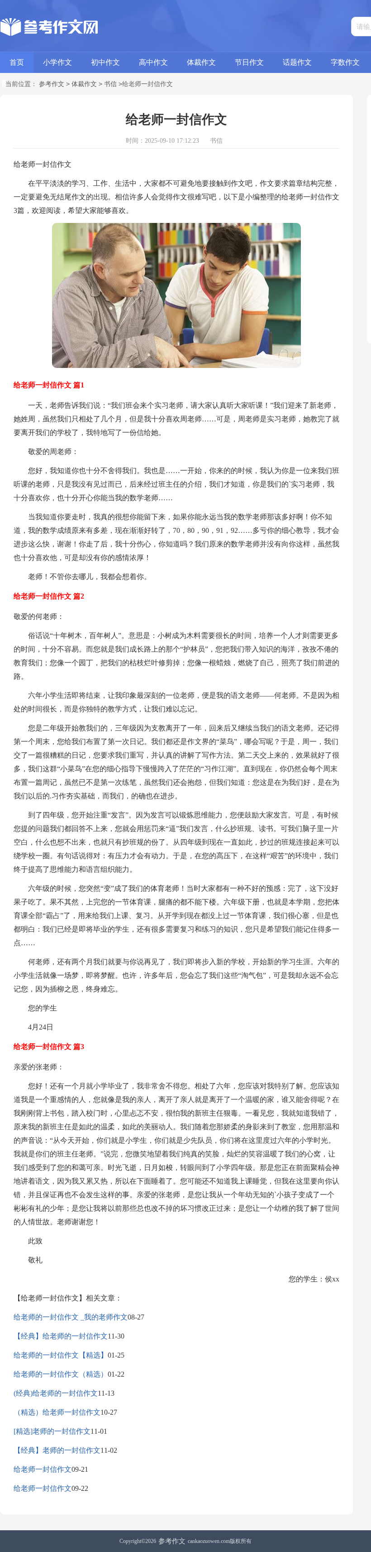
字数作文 (345, 62)
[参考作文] (51, 27)
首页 (17, 62)
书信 (110, 84)
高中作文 (153, 62)
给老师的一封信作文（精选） (61, 1374)
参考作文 (51, 84)
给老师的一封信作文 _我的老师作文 (71, 1317)
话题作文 (297, 62)
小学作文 (57, 62)
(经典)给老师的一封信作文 (56, 1393)
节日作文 (249, 62)
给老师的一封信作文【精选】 (61, 1355)
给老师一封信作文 (42, 1469)
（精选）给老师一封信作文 (57, 1412)
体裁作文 (201, 62)
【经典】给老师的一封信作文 (61, 1336)
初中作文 (105, 62)
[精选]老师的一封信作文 (52, 1431)
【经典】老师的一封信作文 (57, 1450)
